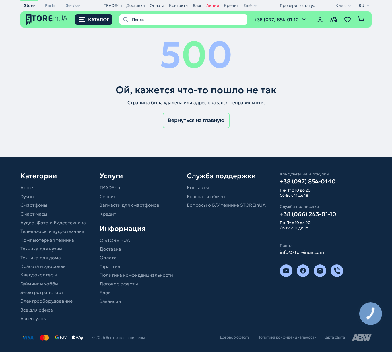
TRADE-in (113, 5)
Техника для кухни (41, 249)
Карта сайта (334, 337)
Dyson (27, 196)
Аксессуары (33, 318)
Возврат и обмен (206, 196)
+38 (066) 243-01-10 (308, 214)
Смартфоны (33, 205)
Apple (26, 187)
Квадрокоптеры (38, 275)
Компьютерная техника (47, 240)
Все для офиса (36, 310)
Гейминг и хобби (39, 284)
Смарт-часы (33, 214)
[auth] (320, 19)
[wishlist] (347, 19)
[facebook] (303, 270)
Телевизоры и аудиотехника (52, 231)
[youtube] (286, 270)
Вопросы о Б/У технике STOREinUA (226, 205)
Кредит (231, 5)
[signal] (337, 270)
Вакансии (110, 301)
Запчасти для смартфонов (129, 205)
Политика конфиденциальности (136, 275)
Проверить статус (297, 5)
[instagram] (320, 270)
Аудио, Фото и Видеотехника (53, 222)
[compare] (333, 19)
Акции (212, 5)
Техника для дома (40, 257)
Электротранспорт (41, 292)
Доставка (135, 5)
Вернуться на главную (196, 120)
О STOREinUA (115, 240)
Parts (50, 5)
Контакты (178, 5)
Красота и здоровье (42, 266)
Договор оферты (119, 284)
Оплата (157, 5)
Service (73, 5)
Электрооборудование (46, 301)
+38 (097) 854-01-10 (308, 181)
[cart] (361, 19)
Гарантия (110, 266)
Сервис (108, 196)
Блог (197, 5)
